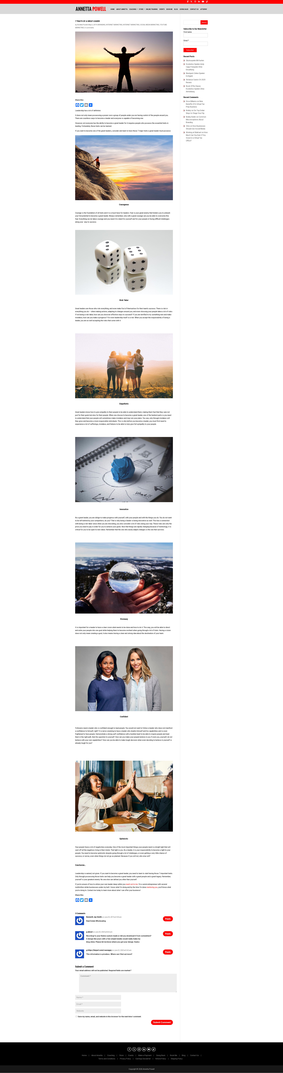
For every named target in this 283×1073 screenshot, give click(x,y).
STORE (141, 9)
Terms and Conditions (106, 1059)
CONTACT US (194, 9)
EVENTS (162, 9)
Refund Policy (160, 1059)
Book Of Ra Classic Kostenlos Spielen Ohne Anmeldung (195, 89)
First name (188, 32)
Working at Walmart (193, 132)
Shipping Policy (177, 1059)
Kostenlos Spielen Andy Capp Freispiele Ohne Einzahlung (195, 67)
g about (89, 932)
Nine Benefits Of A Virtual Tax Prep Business (195, 104)
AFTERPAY (203, 9)
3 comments (89, 28)
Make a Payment (144, 1055)
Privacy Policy (125, 1059)
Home (113, 9)
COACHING (132, 9)
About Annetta (96, 1055)
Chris (188, 126)
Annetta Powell (82, 25)
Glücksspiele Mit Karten (195, 60)
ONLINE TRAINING (152, 9)
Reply (168, 918)
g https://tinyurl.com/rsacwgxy (99, 950)
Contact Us (194, 1055)
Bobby (188, 110)
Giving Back (160, 1055)
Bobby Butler (191, 117)
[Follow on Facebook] (129, 1049)
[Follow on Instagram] (139, 1049)
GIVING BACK (184, 9)
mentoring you (152, 887)
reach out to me (132, 884)
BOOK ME (169, 9)
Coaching (111, 1055)
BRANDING (101, 25)
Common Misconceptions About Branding (196, 119)
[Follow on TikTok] (154, 1049)
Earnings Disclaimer (143, 1059)
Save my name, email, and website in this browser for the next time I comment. (109, 1017)
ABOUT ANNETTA (121, 9)
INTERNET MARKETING (114, 25)
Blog (183, 1055)
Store (121, 1055)
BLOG (176, 9)
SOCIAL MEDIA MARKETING (149, 25)
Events (131, 1055)
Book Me (173, 1055)
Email (186, 40)
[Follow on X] (134, 1049)
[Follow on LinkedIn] (144, 1049)
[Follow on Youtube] (149, 1049)
